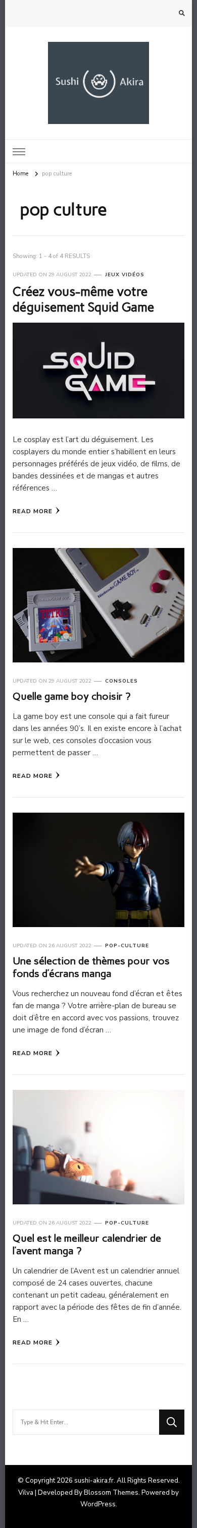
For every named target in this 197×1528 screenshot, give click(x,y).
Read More (33, 511)
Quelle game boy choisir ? (71, 696)
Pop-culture (127, 945)
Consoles (121, 681)
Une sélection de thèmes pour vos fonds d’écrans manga (91, 967)
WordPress (98, 1504)
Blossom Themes (111, 1492)
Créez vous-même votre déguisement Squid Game (83, 299)
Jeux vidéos (124, 274)
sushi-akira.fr (94, 1480)
